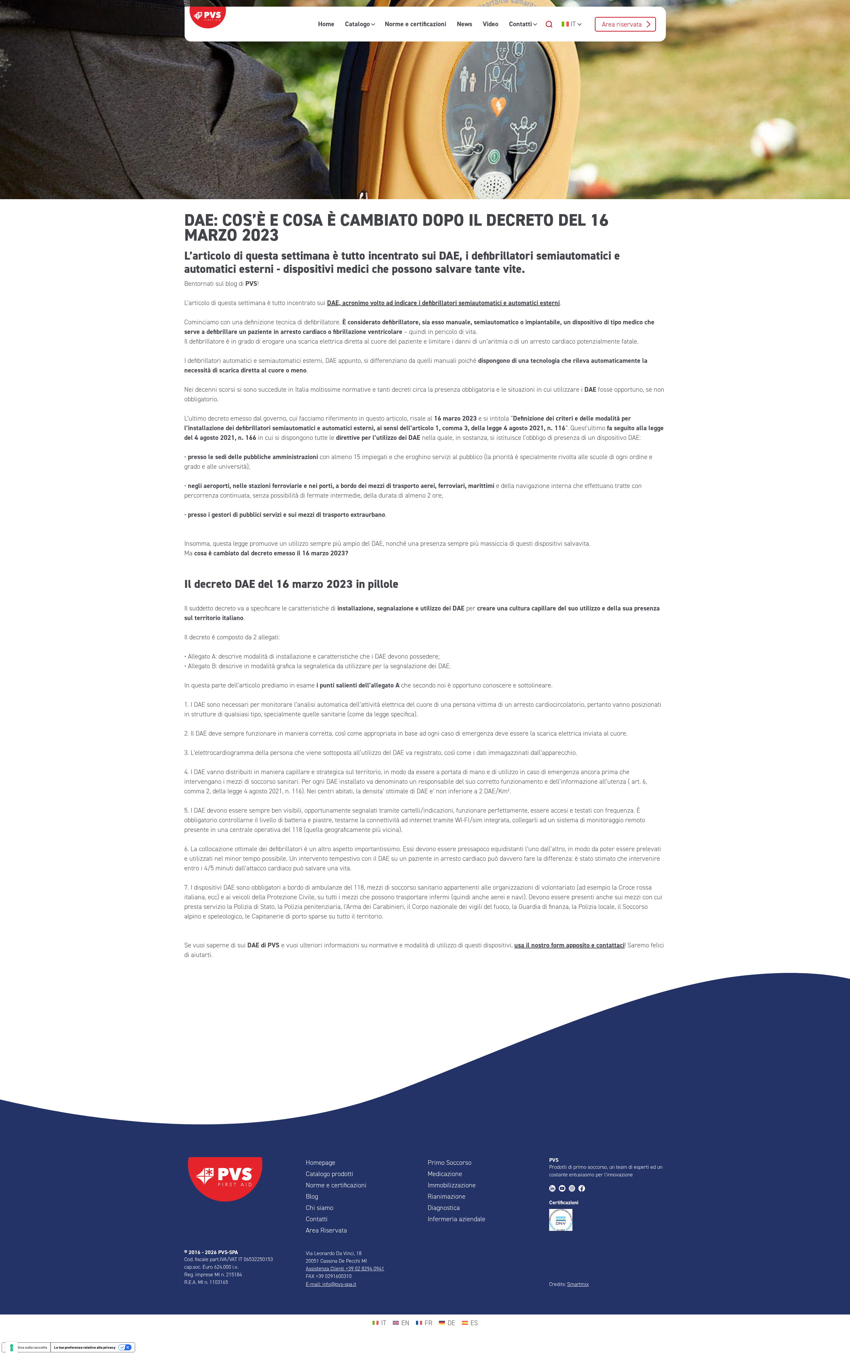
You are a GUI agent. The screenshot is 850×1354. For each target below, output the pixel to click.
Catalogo (357, 24)
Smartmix (578, 1284)
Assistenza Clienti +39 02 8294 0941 (345, 1268)
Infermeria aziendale (456, 1219)
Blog (312, 1196)
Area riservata (622, 24)
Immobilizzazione (452, 1185)
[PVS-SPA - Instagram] (573, 1189)
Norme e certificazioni (415, 24)
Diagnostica (444, 1207)
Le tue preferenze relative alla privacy (85, 1347)
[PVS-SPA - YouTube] (563, 1189)
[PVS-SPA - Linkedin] (554, 1189)
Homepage (320, 1162)
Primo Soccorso (449, 1162)
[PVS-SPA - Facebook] (583, 1189)
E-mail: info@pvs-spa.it (331, 1284)
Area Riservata (326, 1230)
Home (326, 24)
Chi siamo (319, 1207)
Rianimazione (447, 1196)
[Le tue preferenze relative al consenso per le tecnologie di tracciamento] (11, 1347)
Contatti (520, 24)
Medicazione (445, 1173)
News (464, 24)
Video (490, 24)
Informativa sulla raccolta (26, 1347)
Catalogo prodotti (329, 1173)
